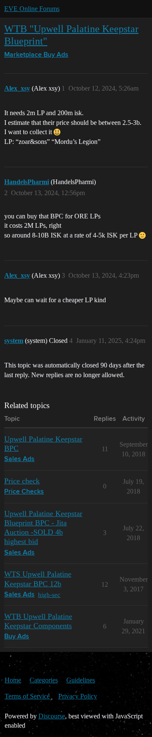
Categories (44, 680)
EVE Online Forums (32, 8)
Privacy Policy (77, 696)
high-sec (49, 594)
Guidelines (80, 680)
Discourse (51, 716)
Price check (22, 481)
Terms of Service (27, 696)
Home (13, 680)
